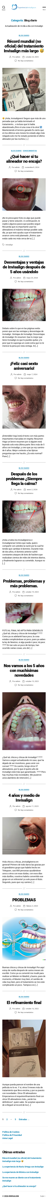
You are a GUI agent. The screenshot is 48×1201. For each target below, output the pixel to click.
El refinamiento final (24, 1002)
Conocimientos (30, 151)
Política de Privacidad (12, 1135)
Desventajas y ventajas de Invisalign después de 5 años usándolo (24, 267)
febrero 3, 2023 (32, 906)
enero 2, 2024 (32, 490)
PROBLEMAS (24, 899)
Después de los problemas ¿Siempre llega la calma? (24, 479)
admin (17, 57)
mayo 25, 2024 (32, 278)
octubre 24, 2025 (32, 57)
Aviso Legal (7, 1138)
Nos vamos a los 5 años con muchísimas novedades (24, 670)
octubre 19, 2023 (32, 592)
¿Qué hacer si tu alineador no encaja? (24, 159)
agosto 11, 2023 (32, 806)
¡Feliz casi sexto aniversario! (24, 366)
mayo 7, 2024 (32, 374)
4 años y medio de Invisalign (24, 798)
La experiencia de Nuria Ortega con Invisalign (23, 1166)
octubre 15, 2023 (32, 681)
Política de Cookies (10, 1132)
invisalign (9, 245)
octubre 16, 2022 (32, 1009)
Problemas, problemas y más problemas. (24, 583)
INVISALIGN (14, 1196)
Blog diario (24, 35)
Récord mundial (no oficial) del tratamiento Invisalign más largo (23, 46)
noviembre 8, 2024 (32, 167)
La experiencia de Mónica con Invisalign (20, 1172)
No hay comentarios (25, 61)
